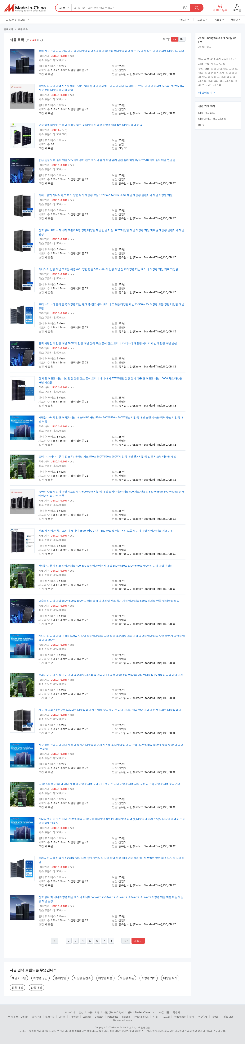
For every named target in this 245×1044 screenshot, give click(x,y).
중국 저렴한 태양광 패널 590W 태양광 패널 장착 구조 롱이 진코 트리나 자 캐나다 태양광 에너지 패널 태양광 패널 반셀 (107, 343)
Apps (218, 19)
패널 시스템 (19, 978)
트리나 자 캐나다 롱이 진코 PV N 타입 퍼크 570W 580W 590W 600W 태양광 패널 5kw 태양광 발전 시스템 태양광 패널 (107, 456)
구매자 (182, 19)
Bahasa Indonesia (122, 1020)
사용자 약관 (93, 1012)
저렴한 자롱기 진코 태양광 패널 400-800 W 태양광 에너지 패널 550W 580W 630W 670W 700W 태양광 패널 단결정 (105, 565)
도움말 (201, 19)
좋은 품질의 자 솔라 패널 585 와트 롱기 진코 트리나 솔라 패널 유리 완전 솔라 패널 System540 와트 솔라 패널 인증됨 (106, 160)
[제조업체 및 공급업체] (25, 8)
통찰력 (176, 1012)
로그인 (237, 10)
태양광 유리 (170, 978)
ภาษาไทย (202, 1016)
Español (86, 1016)
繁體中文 (50, 1016)
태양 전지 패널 (207, 113)
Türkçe (215, 1016)
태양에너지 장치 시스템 (212, 118)
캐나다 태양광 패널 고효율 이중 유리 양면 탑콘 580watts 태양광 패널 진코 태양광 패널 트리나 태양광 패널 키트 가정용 (108, 269)
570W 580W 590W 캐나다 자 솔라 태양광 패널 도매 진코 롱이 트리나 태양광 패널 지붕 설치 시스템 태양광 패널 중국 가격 (109, 784)
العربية (166, 1016)
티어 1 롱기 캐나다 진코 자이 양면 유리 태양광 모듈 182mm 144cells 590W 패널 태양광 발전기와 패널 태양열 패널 (105, 195)
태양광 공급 (40, 978)
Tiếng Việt (227, 1016)
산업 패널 (36, 987)
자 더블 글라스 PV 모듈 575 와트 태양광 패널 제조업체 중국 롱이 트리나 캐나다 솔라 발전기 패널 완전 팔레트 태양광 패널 (109, 710)
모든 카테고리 (17, 19)
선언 (81, 1012)
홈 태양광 (60, 978)
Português (112, 1016)
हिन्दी (191, 1016)
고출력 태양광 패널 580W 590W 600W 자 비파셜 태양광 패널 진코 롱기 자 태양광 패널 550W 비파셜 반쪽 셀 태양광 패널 (108, 600)
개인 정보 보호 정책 (114, 1012)
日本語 (62, 1016)
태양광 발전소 (82, 978)
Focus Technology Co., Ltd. (126, 1027)
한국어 (155, 1016)
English (24, 1016)
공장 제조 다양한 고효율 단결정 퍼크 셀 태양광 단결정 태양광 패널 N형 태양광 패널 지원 (90, 125)
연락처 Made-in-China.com (141, 1012)
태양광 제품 (105, 978)
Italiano (126, 1016)
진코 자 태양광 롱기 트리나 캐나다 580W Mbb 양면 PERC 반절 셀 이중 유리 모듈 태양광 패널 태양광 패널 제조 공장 (105, 530)
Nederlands (179, 1016)
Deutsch (99, 1016)
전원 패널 (17, 987)
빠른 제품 (164, 1012)
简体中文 (36, 1016)
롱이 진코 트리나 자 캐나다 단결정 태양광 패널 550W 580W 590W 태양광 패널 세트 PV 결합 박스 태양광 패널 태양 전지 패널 (111, 51)
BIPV (201, 124)
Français (73, 1016)
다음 (138, 941)
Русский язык (141, 1016)
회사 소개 (70, 1012)
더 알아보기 (207, 92)
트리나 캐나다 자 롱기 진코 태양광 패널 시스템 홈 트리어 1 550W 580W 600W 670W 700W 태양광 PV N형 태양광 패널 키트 (110, 675)
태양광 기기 (149, 978)
